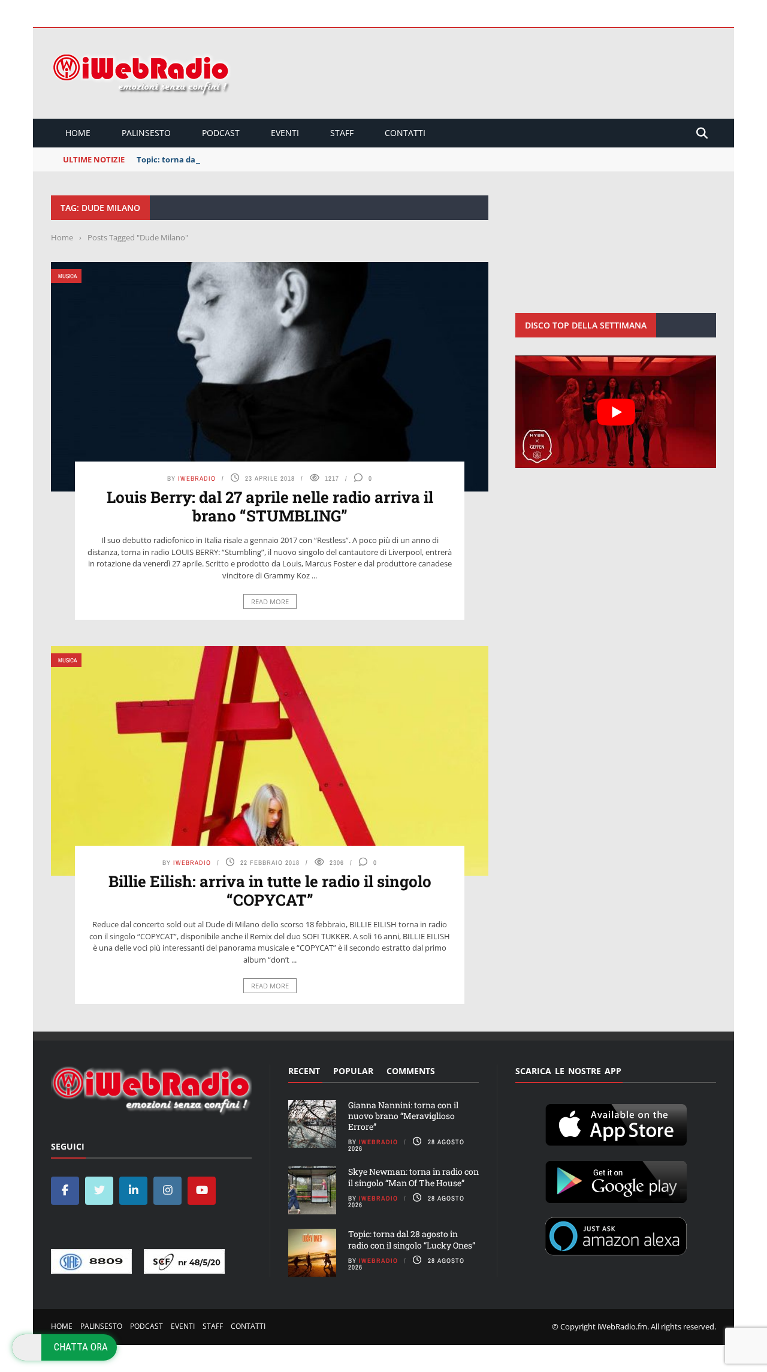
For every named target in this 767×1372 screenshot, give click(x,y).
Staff (342, 132)
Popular (353, 1071)
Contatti (405, 132)
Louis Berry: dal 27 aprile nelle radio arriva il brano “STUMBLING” (270, 506)
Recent (304, 1071)
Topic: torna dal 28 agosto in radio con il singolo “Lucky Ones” (411, 1239)
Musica (67, 276)
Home (77, 132)
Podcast (221, 132)
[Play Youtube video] (615, 411)
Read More (270, 601)
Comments (410, 1071)
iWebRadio (197, 478)
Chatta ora (81, 1347)
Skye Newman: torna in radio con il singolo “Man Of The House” (413, 1177)
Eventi (285, 132)
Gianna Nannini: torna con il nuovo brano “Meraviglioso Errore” (403, 1115)
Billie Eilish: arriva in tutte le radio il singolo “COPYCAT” (269, 890)
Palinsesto (146, 132)
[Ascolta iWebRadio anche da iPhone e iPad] (616, 1122)
